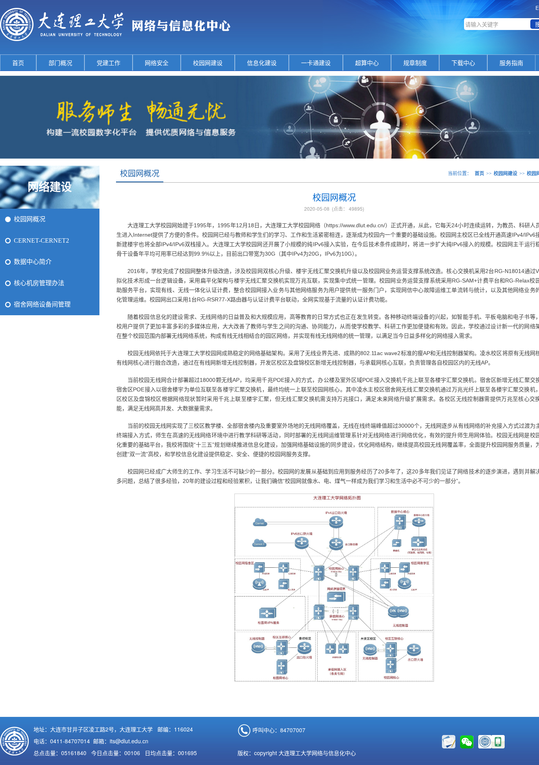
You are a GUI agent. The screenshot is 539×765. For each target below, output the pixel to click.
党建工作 (108, 63)
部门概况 (60, 63)
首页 (18, 63)
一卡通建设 (316, 63)
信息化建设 (262, 63)
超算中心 (367, 63)
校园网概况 (29, 219)
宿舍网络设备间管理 (42, 304)
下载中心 (463, 63)
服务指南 (511, 63)
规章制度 (415, 63)
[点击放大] (498, 741)
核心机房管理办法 (39, 283)
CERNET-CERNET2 (41, 240)
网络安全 (156, 63)
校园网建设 (208, 63)
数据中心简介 (33, 261)
